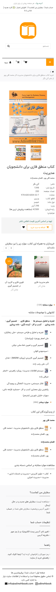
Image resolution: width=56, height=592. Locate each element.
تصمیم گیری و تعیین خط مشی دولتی (28, 345)
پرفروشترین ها (17, 573)
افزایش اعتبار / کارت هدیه (15, 7)
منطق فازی (25, 321)
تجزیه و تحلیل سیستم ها (44, 321)
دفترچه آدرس (43, 535)
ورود (6, 62)
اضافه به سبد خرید (38, 227)
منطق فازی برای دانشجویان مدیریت (29, 428)
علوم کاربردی (36, 474)
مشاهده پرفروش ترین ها (21, 209)
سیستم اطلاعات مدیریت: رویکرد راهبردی (26, 371)
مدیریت (45, 477)
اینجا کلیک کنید (14, 554)
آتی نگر (36, 184)
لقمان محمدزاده (36, 178)
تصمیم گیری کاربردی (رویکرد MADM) (27, 358)
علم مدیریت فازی (41, 282)
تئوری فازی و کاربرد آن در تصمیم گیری (14, 284)
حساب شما (49, 7)
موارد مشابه (47, 305)
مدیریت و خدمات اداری (19, 474)
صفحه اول (40, 573)
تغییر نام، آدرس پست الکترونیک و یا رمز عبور (30, 531)
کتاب (46, 474)
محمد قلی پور (49, 178)
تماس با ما (28, 10)
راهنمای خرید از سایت (39, 558)
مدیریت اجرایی (33, 477)
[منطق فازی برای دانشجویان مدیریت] (35, 153)
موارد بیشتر (44, 402)
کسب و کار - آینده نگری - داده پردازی (26, 324)
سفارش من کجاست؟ (35, 7)
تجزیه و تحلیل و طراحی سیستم (30, 332)
